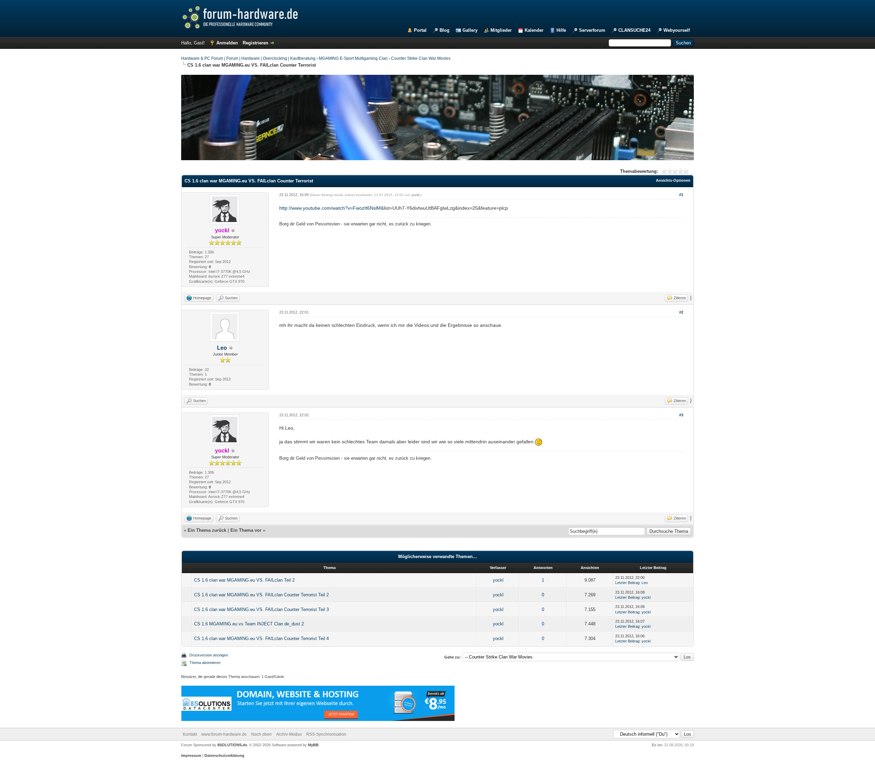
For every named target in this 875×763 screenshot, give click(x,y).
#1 (681, 195)
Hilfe (561, 30)
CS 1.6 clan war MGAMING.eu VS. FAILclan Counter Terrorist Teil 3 (261, 609)
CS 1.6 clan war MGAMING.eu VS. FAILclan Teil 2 (244, 580)
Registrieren (255, 42)
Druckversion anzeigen (208, 655)
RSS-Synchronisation (326, 734)
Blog (444, 30)
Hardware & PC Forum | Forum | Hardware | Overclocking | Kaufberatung (248, 58)
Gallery (469, 30)
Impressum (191, 755)
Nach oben (261, 734)
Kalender (534, 30)
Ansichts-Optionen (673, 180)
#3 (681, 415)
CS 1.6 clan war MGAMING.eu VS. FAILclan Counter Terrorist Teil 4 (261, 638)
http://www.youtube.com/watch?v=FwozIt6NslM (330, 208)
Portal (420, 30)
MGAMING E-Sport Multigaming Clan (353, 58)
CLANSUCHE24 (634, 30)
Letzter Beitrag (627, 583)
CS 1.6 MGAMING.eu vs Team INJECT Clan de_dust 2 (249, 623)
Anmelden (227, 42)
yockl (415, 195)
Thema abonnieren (204, 663)
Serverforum (592, 30)
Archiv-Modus (289, 734)
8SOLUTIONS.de (231, 745)
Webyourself (676, 30)
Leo (222, 348)
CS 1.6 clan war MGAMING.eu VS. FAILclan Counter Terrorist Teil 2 (261, 594)
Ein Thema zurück (207, 530)
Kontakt (190, 734)
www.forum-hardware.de (224, 734)
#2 (681, 312)
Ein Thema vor (245, 530)
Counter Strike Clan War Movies (420, 58)
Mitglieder (501, 30)
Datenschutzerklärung (224, 755)
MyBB (313, 745)
